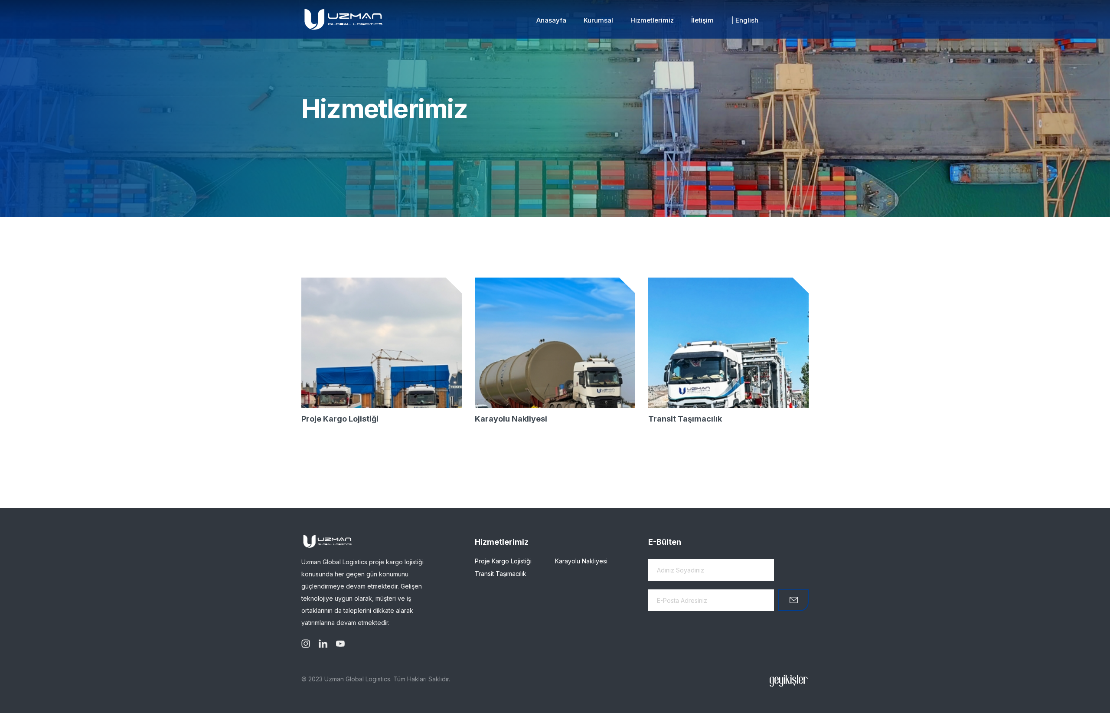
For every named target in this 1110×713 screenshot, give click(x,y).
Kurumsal (598, 20)
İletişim (702, 20)
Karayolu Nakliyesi (511, 418)
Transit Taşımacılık (685, 418)
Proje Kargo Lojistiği (340, 418)
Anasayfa (551, 20)
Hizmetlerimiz (652, 20)
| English (744, 20)
